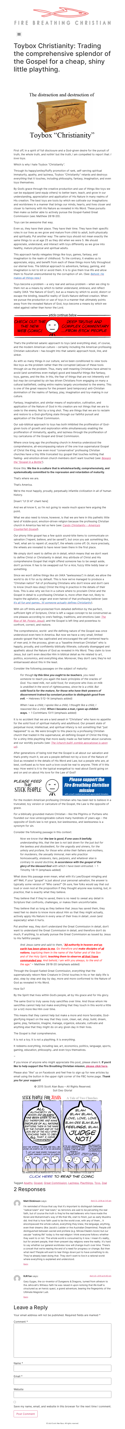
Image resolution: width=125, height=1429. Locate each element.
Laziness (73, 1183)
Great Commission (55, 1183)
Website (18, 1389)
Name (18, 1363)
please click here (96, 1066)
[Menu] (19, 34)
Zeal (104, 1183)
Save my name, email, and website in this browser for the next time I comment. (62, 1406)
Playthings (86, 1183)
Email (18, 1376)
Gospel (38, 1183)
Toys (97, 1183)
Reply (25, 1264)
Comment (21, 1321)
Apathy (28, 1183)
